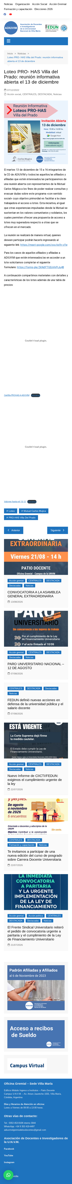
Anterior (15, 530)
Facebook (9, 1149)
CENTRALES (29, 94)
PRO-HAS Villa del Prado (22, 517)
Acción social (14, 94)
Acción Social (39, 4)
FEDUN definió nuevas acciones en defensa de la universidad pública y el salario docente (35, 704)
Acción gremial (16, 580)
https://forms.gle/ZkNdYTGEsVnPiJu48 (40, 267)
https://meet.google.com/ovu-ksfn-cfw (43, 244)
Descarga (35, 395)
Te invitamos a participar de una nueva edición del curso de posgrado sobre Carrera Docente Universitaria (35, 855)
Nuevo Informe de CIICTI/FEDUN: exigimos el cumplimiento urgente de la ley (35, 780)
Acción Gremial (57, 4)
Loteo (12, 511)
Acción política (35, 916)
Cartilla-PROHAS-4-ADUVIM (16, 395)
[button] (8, 1175)
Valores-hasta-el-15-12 (15, 501)
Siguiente (56, 530)
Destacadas (15, 585)
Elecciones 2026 (43, 9)
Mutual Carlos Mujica (35, 511)
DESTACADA (45, 94)
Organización (22, 4)
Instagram (9, 1162)
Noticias (8, 4)
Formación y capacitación (18, 9)
